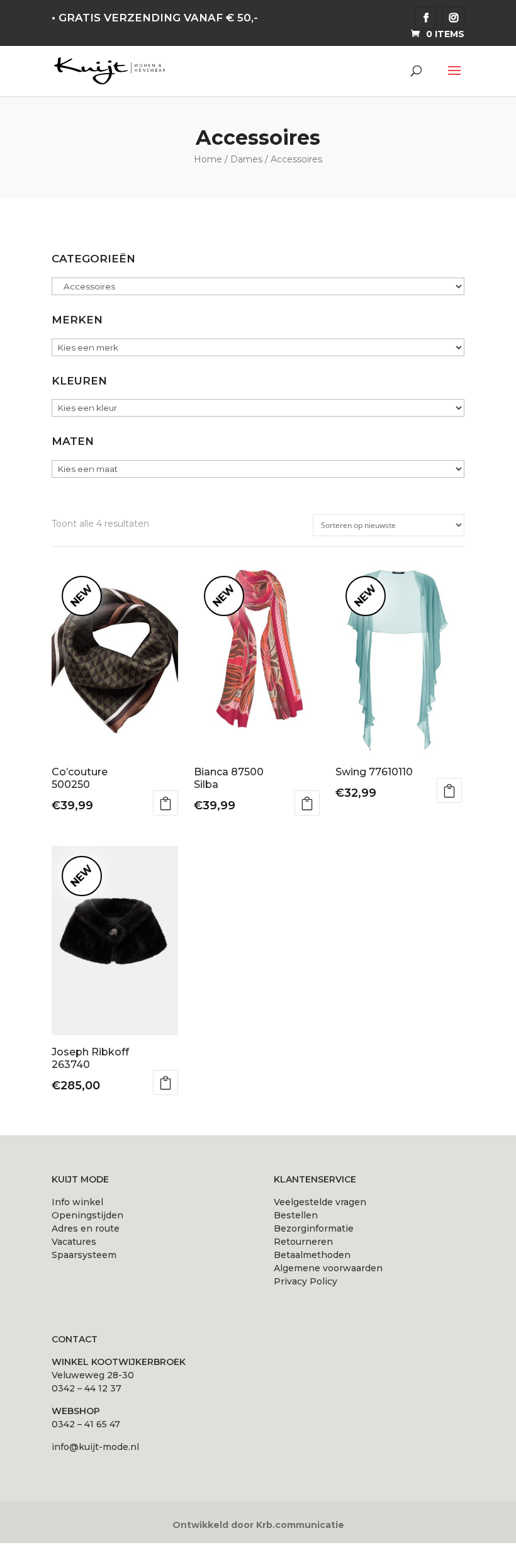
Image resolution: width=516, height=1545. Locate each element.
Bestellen (296, 1215)
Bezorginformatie (314, 1228)
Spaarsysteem (84, 1255)
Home (208, 159)
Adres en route (86, 1228)
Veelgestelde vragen (320, 1202)
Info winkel (77, 1202)
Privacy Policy (305, 1281)
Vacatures (74, 1241)
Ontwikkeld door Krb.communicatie (258, 1525)
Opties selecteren (165, 803)
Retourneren (303, 1241)
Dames (246, 159)
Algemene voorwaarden (328, 1268)
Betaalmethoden (312, 1255)
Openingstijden (87, 1215)
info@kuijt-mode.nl (95, 1446)
